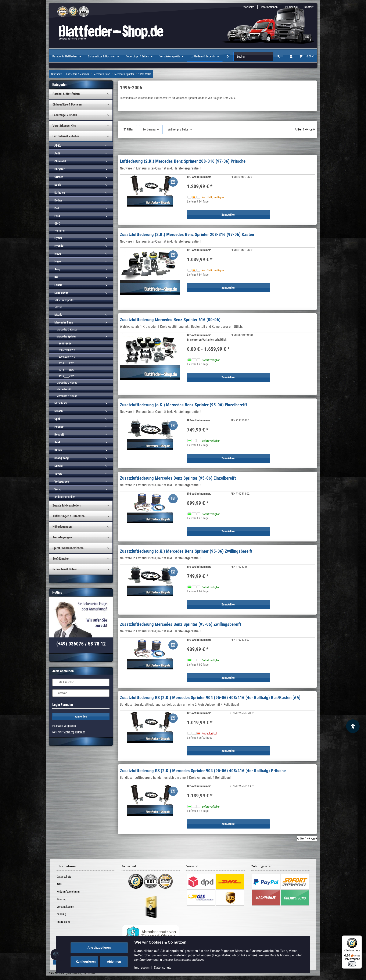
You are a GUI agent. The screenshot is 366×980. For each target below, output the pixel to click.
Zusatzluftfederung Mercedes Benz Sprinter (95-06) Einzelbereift (178, 478)
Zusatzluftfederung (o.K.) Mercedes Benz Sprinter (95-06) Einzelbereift (183, 404)
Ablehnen (114, 961)
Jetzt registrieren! (74, 732)
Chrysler (59, 169)
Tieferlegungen (62, 537)
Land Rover (61, 292)
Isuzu (57, 253)
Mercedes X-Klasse (67, 395)
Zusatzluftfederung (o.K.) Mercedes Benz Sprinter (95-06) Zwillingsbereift (186, 551)
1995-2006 (65, 343)
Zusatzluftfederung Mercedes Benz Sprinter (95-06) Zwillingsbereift (180, 624)
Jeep (57, 269)
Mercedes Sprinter (66, 336)
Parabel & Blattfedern (66, 94)
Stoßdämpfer (61, 559)
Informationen (269, 7)
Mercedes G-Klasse (67, 329)
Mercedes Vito (64, 389)
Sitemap (61, 899)
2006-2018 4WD (67, 356)
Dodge (58, 200)
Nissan (58, 411)
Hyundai (59, 245)
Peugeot (59, 426)
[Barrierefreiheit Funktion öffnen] (353, 726)
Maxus (58, 307)
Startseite (248, 7)
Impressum (142, 967)
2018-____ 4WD (66, 376)
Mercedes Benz (63, 322)
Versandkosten (65, 906)
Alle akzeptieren (99, 947)
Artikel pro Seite (178, 129)
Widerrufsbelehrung (68, 891)
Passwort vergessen (64, 725)
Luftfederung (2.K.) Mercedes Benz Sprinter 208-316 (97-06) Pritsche (182, 161)
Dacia (57, 184)
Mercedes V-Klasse (67, 382)
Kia (56, 277)
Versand (91, 973)
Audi (57, 153)
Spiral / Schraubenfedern (68, 548)
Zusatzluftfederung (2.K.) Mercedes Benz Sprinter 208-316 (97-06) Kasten (187, 234)
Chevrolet (60, 161)
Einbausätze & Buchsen (67, 104)
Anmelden (81, 716)
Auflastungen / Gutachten (69, 516)
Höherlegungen (62, 527)
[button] (291, 56)
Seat (57, 442)
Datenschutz (163, 967)
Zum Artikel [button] (229, 214)
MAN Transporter (64, 300)
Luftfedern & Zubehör (66, 136)
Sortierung (149, 129)
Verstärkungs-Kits (64, 126)
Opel (57, 419)
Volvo (57, 489)
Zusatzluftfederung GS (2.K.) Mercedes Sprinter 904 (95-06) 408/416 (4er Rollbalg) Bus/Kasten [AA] (210, 697)
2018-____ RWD (66, 369)
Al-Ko (57, 145)
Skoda (58, 450)
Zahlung (61, 914)
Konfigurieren (86, 961)
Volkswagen (61, 481)
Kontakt (308, 7)
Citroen (58, 177)
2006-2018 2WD (67, 350)
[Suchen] (278, 56)
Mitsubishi (60, 403)
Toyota (58, 473)
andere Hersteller (64, 496)
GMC (57, 223)
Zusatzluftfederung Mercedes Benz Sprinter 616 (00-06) (170, 319)
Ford (57, 216)
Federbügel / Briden (65, 115)
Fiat (56, 208)
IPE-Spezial (291, 7)
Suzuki (58, 466)
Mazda (58, 314)
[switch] (352, 963)
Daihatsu (59, 192)
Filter (129, 129)
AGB (59, 884)
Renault (59, 434)
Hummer (59, 230)
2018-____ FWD (66, 363)
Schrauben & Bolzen (65, 569)
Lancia (58, 285)
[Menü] (359, 938)
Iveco (57, 261)
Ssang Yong (61, 458)
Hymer (58, 238)
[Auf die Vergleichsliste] (173, 182)
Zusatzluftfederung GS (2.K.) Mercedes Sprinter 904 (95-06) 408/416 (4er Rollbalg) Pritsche (203, 770)
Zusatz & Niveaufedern (67, 505)
